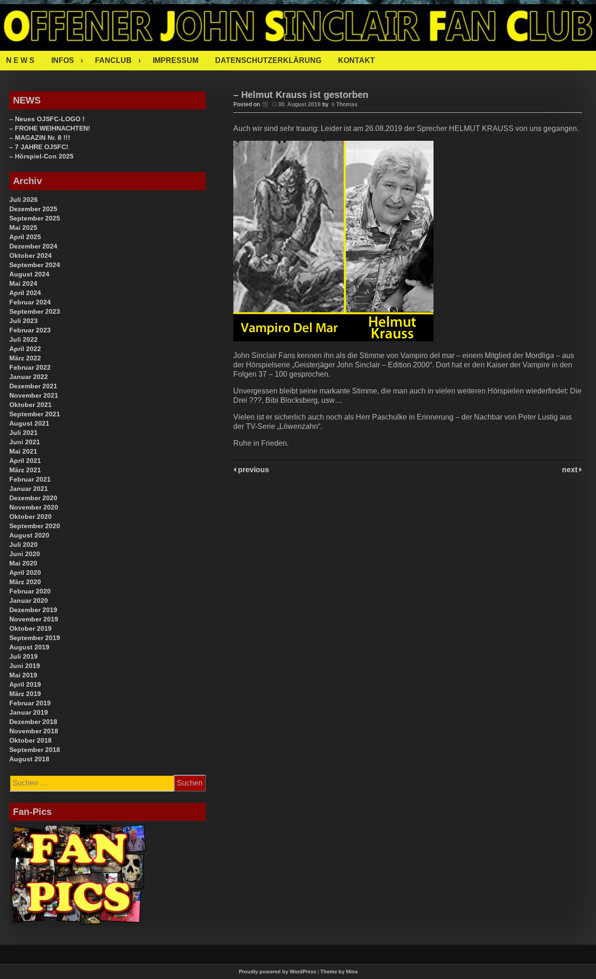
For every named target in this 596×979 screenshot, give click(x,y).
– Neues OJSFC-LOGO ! (47, 119)
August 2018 (29, 759)
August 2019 (29, 647)
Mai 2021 (23, 451)
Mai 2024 (23, 283)
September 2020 (34, 526)
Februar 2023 (30, 330)
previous (252, 470)
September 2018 (34, 749)
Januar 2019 (28, 712)
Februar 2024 (30, 302)
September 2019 (34, 637)
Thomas (347, 104)
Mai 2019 (23, 675)
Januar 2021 (28, 488)
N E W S (20, 60)
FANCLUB (113, 60)
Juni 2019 (24, 665)
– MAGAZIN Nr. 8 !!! (39, 137)
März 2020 (25, 582)
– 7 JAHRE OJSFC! (38, 147)
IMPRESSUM (175, 60)
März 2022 (25, 358)
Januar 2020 (28, 600)
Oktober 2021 (30, 404)
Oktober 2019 (30, 628)
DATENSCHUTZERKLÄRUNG (268, 60)
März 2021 (25, 470)
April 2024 (25, 292)
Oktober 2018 (30, 740)
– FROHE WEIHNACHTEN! (49, 128)
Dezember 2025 (33, 209)
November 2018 (33, 731)
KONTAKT (356, 60)
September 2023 (34, 311)
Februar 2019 (30, 703)
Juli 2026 (23, 199)
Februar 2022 (30, 367)
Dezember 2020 (33, 498)
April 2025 (25, 237)
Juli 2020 (23, 544)
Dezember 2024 (33, 246)
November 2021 (33, 395)
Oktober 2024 (30, 255)
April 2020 (25, 572)
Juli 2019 (23, 656)
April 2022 (25, 348)
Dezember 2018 (33, 721)
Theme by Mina (339, 971)
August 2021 (29, 423)
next (570, 470)
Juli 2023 (23, 320)
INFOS (62, 60)
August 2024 (29, 274)
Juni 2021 (24, 442)
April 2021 (25, 460)
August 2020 (29, 535)
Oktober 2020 (30, 516)
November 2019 (33, 619)
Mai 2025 (23, 227)
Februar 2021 (30, 479)
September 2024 (34, 265)
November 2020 (33, 507)
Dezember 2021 (33, 386)
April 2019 (25, 684)
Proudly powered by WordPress (277, 971)
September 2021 (34, 414)
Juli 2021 (23, 432)
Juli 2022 (23, 339)
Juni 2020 (24, 554)
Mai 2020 (23, 563)
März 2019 (25, 693)
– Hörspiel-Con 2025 (41, 156)
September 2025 (34, 218)
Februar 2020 (30, 591)
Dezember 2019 (33, 610)
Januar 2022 (28, 376)
